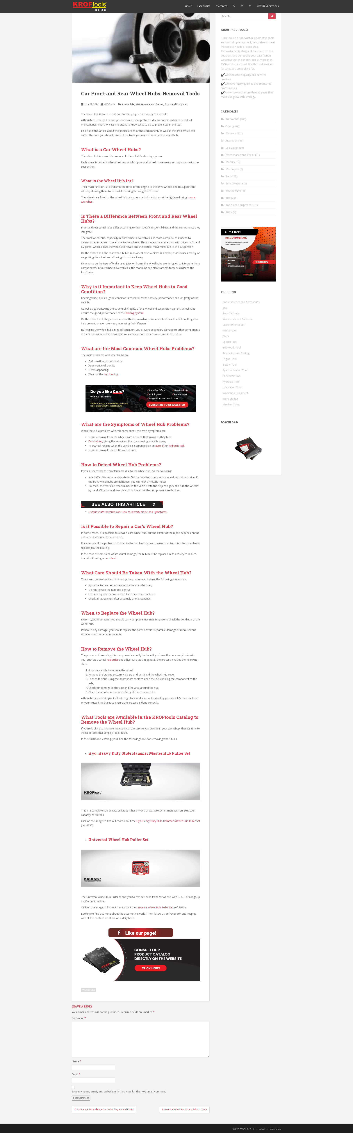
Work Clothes (230, 398)
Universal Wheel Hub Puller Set (154, 907)
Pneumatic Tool (232, 376)
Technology (233, 190)
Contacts (221, 6)
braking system (135, 313)
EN (234, 6)
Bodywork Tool (232, 347)
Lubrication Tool (232, 387)
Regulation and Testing (236, 353)
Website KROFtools (268, 6)
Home (188, 6)
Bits (225, 307)
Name (76, 1061)
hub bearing (111, 374)
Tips (228, 197)
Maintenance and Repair (149, 104)
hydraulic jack (177, 445)
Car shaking (95, 441)
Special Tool (230, 342)
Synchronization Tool (235, 370)
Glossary (231, 133)
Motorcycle (232, 169)
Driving (230, 126)
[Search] (272, 16)
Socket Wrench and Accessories (241, 302)
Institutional (233, 140)
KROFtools (109, 104)
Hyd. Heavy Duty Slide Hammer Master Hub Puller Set (168, 821)
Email (76, 1074)
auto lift (160, 445)
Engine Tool (230, 359)
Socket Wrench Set (233, 324)
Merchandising (231, 404)
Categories (203, 6)
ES (250, 6)
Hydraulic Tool (231, 381)
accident (111, 558)
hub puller (112, 659)
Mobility (230, 162)
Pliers (226, 336)
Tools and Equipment (176, 104)
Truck (229, 212)
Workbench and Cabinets (237, 319)
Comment (79, 1018)
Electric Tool (230, 364)
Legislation (232, 147)
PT (242, 6)
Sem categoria (234, 183)
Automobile (128, 104)
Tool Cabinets (231, 313)
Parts (229, 176)
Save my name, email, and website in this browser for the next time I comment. (119, 1091)
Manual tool (229, 330)
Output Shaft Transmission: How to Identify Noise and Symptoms (127, 512)
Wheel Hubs (88, 990)
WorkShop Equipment (235, 393)
